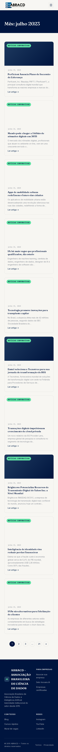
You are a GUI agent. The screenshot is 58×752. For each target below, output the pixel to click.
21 (39, 644)
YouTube (40, 724)
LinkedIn (40, 729)
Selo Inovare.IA (43, 682)
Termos (38, 745)
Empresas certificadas (41, 688)
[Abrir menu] (51, 5)
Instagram (40, 719)
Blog (6, 719)
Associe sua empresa (41, 676)
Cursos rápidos (11, 724)
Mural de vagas (11, 729)
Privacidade (49, 745)
